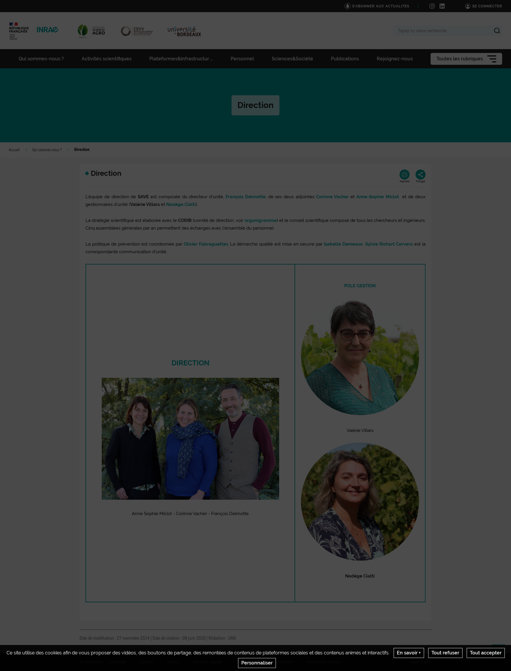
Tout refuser (445, 653)
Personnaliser (257, 663)
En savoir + (409, 653)
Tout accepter (486, 653)
